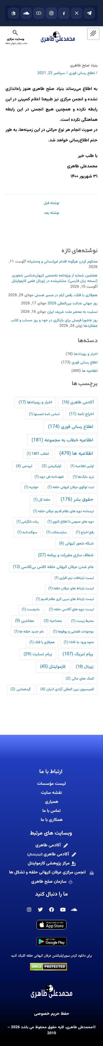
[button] (15, 34)
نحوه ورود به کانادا (79, 642)
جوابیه (31, 487)
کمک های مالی (80, 678)
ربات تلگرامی (27, 522)
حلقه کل (42, 500)
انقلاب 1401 (38, 454)
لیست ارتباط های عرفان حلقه (71, 588)
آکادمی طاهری (78, 402)
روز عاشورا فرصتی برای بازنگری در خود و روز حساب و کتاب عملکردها (54, 323)
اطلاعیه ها (90, 371)
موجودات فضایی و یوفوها (73, 631)
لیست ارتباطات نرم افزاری (74, 578)
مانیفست (31, 609)
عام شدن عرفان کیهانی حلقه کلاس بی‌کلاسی (53, 567)
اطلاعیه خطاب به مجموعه (62, 440)
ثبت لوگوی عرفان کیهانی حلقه (71, 487)
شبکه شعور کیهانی (76, 543)
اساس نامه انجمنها (44, 414)
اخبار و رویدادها (86, 354)
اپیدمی (24, 466)
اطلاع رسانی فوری (85, 362)
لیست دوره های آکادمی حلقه (71, 609)
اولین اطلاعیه (82, 466)
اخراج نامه (81, 414)
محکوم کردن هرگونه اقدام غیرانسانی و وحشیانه (62, 261)
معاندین (24, 621)
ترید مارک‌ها (83, 477)
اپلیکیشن (51, 466)
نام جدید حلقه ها (29, 631)
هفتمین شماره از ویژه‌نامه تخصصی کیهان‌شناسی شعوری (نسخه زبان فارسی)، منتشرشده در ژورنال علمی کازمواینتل (55, 278)
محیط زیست (82, 621)
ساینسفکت (56, 532)
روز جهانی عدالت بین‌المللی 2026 (73, 303)
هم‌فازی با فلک (42, 642)
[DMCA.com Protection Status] (48, 966)
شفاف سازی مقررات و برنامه (65, 555)
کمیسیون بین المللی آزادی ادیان (67, 689)
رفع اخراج (85, 532)
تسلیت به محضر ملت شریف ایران (72, 312)
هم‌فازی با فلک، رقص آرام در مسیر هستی (66, 295)
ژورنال (84, 667)
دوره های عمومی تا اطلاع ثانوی (71, 522)
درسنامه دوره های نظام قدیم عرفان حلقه (63, 511)
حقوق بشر (77, 499)
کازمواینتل (53, 666)
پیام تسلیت (38, 654)
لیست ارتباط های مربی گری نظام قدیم (65, 599)
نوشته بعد (51, 213)
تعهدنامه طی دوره (49, 477)
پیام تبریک (78, 654)
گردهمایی (20, 689)
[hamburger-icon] (93, 34)
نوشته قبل (51, 203)
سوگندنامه (27, 532)
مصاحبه (53, 621)
